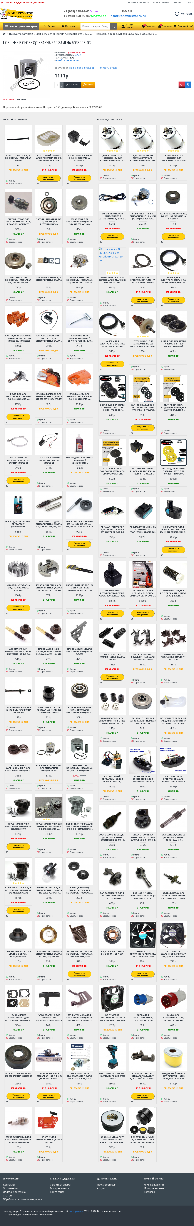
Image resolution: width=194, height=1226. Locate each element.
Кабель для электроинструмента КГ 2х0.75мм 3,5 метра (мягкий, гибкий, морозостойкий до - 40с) (173, 280)
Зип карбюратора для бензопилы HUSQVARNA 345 (49, 280)
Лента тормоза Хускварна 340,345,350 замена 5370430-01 (18, 460)
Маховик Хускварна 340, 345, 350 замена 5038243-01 (18, 588)
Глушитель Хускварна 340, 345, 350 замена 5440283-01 (79, 158)
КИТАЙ (78, 55)
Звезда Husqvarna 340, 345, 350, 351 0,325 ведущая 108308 (49, 222)
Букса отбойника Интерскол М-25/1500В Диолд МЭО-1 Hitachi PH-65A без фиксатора (142, 837)
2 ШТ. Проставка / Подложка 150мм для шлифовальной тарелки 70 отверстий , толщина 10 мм (112, 471)
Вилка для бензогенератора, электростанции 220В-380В (173, 1018)
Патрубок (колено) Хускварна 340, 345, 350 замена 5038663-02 (49, 710)
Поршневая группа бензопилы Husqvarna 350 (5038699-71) (18, 826)
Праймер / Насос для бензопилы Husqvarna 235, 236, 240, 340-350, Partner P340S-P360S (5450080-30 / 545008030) (49, 890)
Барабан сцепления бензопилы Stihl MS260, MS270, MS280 (143, 721)
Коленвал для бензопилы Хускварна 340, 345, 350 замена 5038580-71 (18, 397)
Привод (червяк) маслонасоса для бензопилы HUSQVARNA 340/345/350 (79, 890)
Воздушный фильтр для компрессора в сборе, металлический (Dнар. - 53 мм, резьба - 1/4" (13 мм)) (143, 1140)
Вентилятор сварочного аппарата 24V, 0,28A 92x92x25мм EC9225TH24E (173, 954)
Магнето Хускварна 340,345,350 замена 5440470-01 (49, 460)
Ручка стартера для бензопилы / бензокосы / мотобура (49, 1018)
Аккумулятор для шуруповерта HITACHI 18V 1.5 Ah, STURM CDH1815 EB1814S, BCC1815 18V (173, 529)
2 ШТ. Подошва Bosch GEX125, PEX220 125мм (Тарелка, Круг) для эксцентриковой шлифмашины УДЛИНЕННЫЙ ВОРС (142, 407)
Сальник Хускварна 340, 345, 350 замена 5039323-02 (18, 1074)
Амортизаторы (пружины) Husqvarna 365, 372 (112, 657)
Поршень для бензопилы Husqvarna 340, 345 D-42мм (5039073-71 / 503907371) (79, 768)
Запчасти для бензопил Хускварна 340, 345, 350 (64, 33)
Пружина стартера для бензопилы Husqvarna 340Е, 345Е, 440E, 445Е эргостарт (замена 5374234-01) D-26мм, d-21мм (79, 954)
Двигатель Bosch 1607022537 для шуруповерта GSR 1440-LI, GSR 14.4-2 (173, 158)
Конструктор (76, 1211)
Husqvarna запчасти (21, 33)
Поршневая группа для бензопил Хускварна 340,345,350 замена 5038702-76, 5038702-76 (49, 826)
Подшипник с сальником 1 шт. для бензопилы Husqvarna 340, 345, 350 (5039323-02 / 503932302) (18, 768)
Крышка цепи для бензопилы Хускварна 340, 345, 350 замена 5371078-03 (79, 397)
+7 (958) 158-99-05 (81, 11)
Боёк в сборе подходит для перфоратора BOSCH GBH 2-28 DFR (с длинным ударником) (112, 837)
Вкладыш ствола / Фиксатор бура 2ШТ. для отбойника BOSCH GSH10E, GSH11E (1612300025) (143, 1076)
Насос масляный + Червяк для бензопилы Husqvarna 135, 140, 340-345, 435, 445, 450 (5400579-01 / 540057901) (18, 651)
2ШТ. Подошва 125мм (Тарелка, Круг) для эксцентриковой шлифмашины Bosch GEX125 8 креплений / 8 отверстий (173, 471)
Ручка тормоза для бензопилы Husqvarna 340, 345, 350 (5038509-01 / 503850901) (79, 1018)
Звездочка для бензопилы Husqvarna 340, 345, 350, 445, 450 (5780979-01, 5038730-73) (18, 280)
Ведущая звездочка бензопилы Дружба (112, 952)
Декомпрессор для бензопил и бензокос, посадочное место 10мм (18, 222)
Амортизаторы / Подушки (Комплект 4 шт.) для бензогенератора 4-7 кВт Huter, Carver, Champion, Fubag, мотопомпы (173, 657)
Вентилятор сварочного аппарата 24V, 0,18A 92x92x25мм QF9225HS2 (143, 954)
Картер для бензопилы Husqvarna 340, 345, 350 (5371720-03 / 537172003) (18, 338)
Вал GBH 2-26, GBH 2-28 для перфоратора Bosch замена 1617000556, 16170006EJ (173, 837)
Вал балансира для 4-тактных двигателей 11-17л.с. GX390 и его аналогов (112, 896)
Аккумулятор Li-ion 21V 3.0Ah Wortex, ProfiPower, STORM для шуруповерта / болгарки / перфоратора (143, 529)
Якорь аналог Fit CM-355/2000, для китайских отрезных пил (112, 280)
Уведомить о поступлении (49, 178)
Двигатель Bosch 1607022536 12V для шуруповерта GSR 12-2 (112, 158)
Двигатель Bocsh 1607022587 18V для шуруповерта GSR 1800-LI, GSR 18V (143, 158)
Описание (8, 99)
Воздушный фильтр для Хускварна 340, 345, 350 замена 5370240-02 (49, 158)
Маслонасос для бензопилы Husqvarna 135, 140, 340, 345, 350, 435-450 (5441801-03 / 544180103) (49, 524)
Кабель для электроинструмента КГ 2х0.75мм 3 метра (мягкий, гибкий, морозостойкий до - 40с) (142, 280)
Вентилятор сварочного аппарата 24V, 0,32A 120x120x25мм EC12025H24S (112, 1018)
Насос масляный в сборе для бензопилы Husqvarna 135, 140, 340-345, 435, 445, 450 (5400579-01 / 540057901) (49, 651)
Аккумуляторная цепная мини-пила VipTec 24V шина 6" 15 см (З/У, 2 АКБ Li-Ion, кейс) (143, 593)
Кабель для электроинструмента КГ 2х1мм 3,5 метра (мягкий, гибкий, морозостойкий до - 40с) (112, 344)
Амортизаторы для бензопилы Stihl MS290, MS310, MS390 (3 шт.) (112, 721)
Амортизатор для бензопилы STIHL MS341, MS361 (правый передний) (173, 593)
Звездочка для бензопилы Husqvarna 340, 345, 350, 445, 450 (79, 222)
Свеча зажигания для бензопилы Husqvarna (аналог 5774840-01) (18, 1140)
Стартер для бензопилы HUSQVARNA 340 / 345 (49, 1140)
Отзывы (21, 99)
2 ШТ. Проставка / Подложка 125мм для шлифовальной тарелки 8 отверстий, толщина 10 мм (173, 407)
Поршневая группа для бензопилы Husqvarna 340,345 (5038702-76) (18, 890)
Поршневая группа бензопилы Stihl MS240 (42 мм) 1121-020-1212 (143, 216)
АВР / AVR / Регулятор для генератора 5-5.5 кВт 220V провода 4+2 (112, 529)
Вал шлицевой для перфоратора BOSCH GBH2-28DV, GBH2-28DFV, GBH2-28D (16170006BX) (173, 896)
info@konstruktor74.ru (127, 16)
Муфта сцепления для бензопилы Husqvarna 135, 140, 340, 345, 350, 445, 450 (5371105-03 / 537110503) (49, 588)
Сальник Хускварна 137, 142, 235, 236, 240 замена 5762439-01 (173, 216)
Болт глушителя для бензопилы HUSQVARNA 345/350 (18, 158)
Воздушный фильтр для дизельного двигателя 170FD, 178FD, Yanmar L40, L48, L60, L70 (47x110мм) (112, 1140)
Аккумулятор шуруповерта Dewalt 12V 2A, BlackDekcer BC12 (112, 593)
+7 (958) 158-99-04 (85, 16)
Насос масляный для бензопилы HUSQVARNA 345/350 (79, 651)
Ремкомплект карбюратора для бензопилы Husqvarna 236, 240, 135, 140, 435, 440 (18, 1018)
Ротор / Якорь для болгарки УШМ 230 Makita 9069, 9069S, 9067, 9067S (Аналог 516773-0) (142, 344)
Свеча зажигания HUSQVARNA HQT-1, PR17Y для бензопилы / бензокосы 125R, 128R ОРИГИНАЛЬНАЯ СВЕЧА (49, 1076)
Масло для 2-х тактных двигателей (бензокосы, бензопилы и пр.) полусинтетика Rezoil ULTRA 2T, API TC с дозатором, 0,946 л (18, 524)
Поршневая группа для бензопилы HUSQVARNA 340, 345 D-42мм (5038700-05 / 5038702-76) (79, 826)
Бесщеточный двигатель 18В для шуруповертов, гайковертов (112, 779)
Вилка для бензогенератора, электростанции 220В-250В (142, 1018)
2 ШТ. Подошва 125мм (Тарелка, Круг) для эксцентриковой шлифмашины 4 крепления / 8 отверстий (173, 344)
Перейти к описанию (67, 60)
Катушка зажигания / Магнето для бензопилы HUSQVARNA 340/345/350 (49, 338)
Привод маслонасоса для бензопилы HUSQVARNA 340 (18, 954)
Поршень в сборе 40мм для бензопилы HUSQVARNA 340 (49, 768)
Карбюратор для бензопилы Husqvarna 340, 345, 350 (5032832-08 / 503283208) (79, 280)
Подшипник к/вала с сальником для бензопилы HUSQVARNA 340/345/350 (79, 710)
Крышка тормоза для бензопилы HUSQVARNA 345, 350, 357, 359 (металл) (49, 397)
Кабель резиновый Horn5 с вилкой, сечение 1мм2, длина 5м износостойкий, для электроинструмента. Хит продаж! (112, 216)
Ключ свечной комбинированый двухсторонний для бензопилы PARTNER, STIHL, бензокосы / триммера (79, 338)
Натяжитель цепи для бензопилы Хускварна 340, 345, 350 (18, 710)
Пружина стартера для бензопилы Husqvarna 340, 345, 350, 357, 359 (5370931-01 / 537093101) (49, 954)
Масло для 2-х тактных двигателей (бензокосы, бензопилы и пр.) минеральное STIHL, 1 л (79, 460)
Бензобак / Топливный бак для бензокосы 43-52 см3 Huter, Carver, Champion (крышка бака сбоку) (173, 721)
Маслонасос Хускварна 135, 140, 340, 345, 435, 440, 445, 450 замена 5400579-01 (79, 524)
